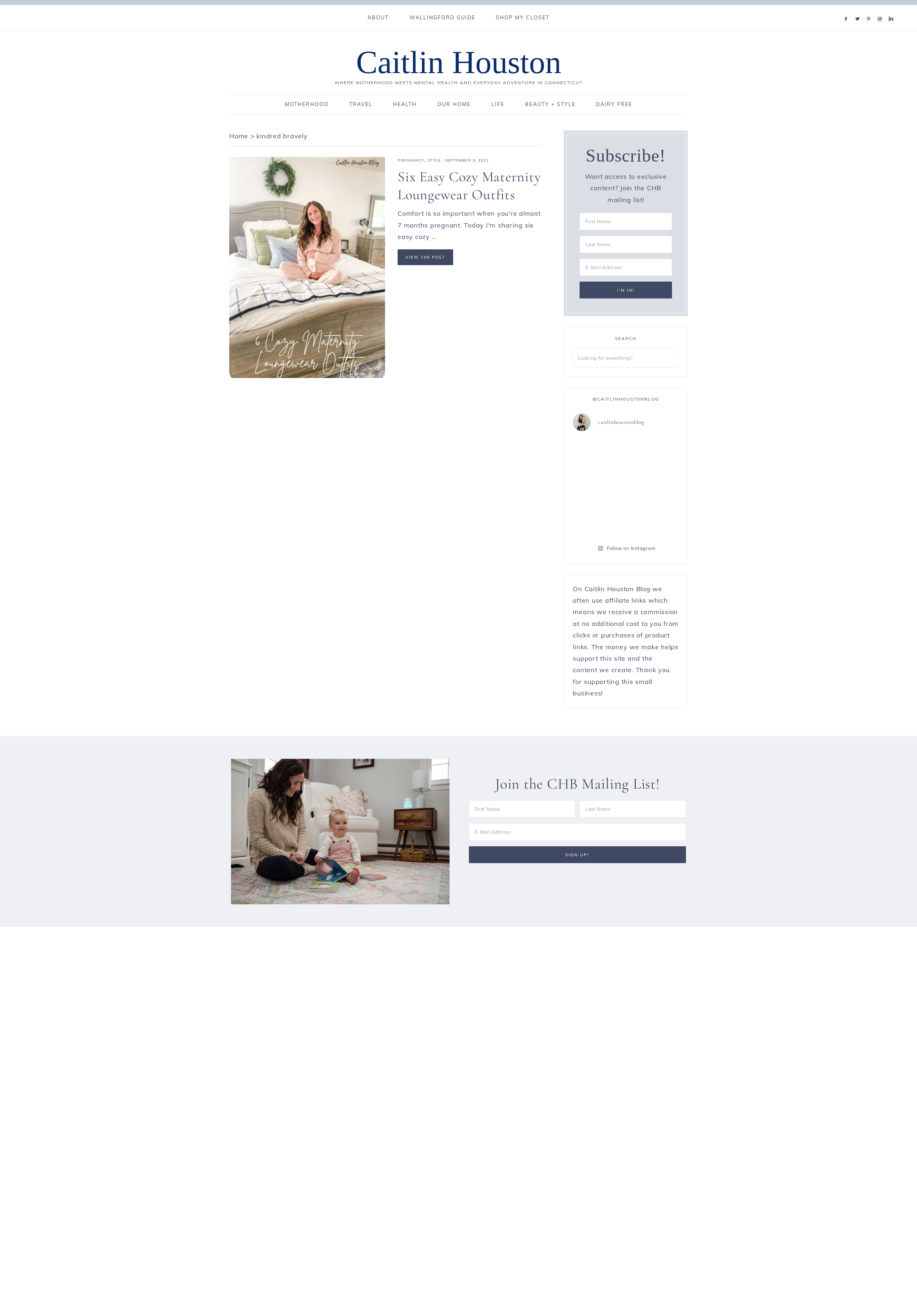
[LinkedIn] (893, 9)
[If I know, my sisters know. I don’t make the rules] (598, 454)
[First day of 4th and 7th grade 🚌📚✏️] (653, 454)
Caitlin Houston (458, 62)
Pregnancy (411, 160)
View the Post (425, 257)
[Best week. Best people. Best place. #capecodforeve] (598, 486)
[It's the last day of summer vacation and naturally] (653, 486)
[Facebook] (847, 9)
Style (434, 160)
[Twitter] (859, 9)
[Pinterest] (870, 9)
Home (238, 136)
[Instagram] (881, 9)
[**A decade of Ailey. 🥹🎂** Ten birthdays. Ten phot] (598, 518)
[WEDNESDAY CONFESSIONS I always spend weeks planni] (653, 518)
